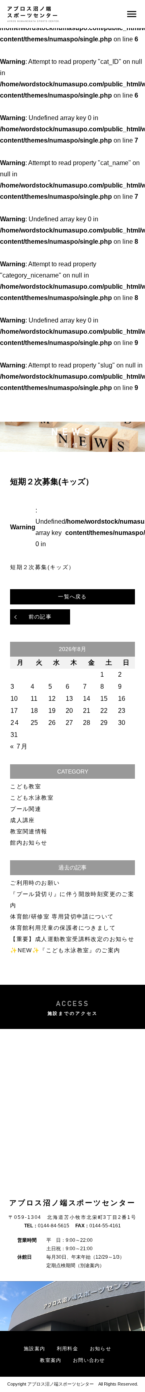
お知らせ (100, 1348)
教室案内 (50, 1360)
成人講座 (22, 820)
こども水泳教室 (32, 797)
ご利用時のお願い (35, 883)
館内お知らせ (28, 842)
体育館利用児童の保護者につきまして (63, 928)
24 (14, 722)
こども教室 (25, 786)
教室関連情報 (28, 831)
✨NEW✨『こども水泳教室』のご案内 (65, 950)
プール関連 (25, 809)
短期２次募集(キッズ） (42, 567)
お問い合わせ (89, 1360)
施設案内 (34, 1348)
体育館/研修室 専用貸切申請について (62, 916)
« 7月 (19, 746)
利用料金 (67, 1348)
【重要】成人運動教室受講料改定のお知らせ (72, 939)
